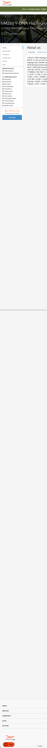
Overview (31, 52)
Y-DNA (43, 9)
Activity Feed (6, 58)
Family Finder (34, 9)
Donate (12, 117)
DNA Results (6, 51)
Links (4, 65)
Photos (4, 61)
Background (41, 52)
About (4, 48)
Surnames (5, 54)
